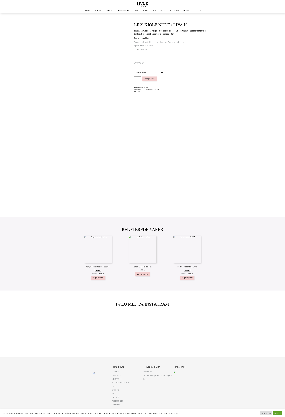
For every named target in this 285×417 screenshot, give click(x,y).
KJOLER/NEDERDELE (124, 10)
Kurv (145, 379)
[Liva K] (94, 373)
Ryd (161, 72)
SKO (154, 10)
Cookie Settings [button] (266, 413)
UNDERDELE (109, 10)
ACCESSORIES (174, 10)
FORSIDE (87, 10)
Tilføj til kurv (149, 79)
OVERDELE (98, 10)
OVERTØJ (145, 10)
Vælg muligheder (98, 278)
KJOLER (142, 89)
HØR (136, 10)
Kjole (138, 91)
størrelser (148, 69)
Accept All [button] (277, 413)
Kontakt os (147, 371)
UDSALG (163, 10)
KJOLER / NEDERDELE (153, 89)
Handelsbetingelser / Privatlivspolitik (158, 375)
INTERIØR (186, 10)
